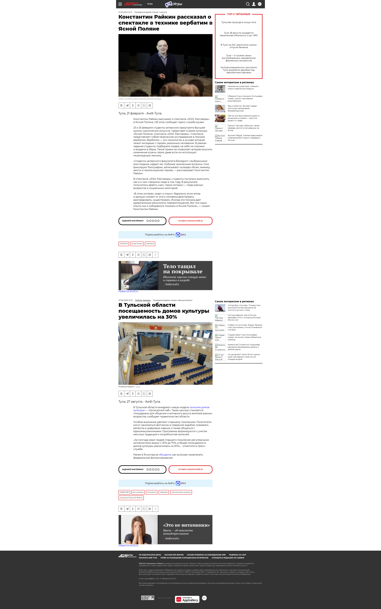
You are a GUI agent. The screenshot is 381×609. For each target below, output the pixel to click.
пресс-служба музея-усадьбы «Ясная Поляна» (140, 98)
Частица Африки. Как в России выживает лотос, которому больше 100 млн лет (244, 317)
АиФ (138, 387)
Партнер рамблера (164, 598)
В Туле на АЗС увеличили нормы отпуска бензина (239, 46)
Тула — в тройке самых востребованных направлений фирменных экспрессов (239, 58)
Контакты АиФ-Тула (148, 558)
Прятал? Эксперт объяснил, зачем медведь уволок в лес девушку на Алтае (243, 127)
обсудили (165, 454)
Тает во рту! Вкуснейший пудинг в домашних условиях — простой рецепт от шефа (243, 118)
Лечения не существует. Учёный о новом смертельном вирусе (243, 87)
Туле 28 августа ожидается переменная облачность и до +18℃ (239, 34)
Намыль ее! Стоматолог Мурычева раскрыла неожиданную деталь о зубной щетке (244, 347)
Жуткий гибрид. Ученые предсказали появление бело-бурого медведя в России (245, 137)
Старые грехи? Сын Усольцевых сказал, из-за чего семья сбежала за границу (244, 337)
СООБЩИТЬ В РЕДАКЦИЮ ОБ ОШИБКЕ (228, 558)
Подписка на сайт (237, 555)
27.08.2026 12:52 (125, 300)
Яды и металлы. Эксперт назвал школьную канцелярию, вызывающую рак (242, 108)
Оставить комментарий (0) (190, 221)
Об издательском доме (150, 555)
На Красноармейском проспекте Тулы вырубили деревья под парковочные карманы (239, 70)
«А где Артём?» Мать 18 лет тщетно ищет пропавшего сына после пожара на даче (244, 356)
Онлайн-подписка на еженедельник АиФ (206, 555)
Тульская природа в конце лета (238, 22)
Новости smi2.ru (128, 291)
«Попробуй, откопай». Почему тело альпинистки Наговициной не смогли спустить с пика (244, 307)
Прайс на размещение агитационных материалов (184, 558)
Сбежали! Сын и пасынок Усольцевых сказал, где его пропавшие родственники (245, 98)
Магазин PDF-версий (174, 555)
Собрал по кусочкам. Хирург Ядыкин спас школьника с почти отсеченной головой (245, 327)
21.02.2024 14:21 (125, 12)
